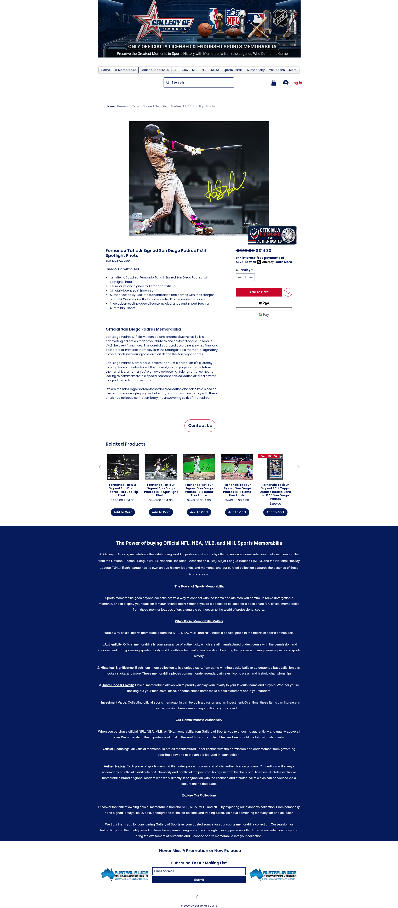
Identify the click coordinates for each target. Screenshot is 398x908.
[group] (199, 485)
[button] (273, 83)
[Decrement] (239, 277)
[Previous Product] (99, 466)
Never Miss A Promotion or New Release (200, 850)
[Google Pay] (264, 314)
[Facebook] (197, 897)
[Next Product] (298, 466)
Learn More (283, 262)
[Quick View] (123, 467)
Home (110, 106)
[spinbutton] (245, 277)
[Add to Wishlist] (288, 292)
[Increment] (251, 277)
